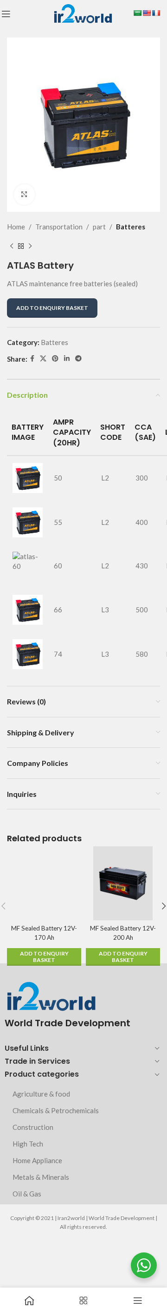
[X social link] (43, 358)
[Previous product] (11, 246)
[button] (44, 957)
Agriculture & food (41, 1094)
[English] (146, 13)
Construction (33, 1127)
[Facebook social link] (32, 358)
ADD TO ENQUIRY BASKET (52, 307)
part (99, 226)
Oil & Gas (27, 1194)
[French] (156, 13)
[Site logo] (82, 13)
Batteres (130, 226)
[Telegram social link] (78, 358)
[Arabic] (137, 13)
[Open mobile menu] (6, 14)
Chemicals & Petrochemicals (56, 1110)
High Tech (28, 1144)
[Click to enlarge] (24, 194)
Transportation (59, 226)
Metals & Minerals (41, 1177)
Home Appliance (37, 1160)
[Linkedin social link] (66, 358)
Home (16, 226)
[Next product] (30, 246)
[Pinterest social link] (55, 358)
